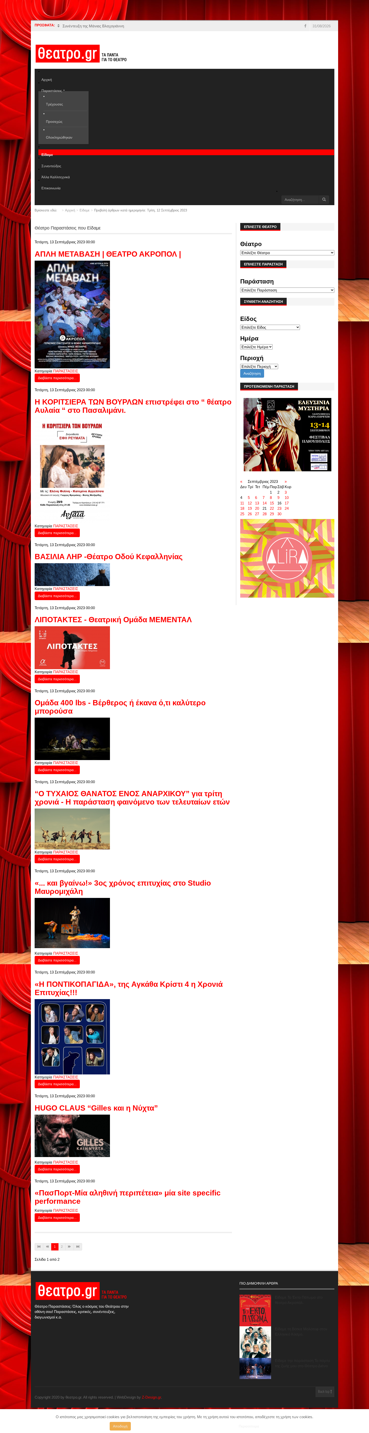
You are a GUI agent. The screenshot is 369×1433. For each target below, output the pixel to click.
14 (265, 503)
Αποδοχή (120, 1426)
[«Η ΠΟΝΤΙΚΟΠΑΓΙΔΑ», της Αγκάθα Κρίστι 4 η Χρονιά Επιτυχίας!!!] (72, 1036)
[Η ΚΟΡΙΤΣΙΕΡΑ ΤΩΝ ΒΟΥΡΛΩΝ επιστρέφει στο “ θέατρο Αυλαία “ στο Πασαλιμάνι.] (72, 470)
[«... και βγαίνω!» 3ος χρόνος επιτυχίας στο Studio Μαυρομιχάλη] (72, 923)
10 (287, 497)
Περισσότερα (249, 1426)
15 (272, 503)
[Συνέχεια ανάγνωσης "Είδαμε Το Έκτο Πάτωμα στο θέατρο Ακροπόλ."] (255, 1310)
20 (257, 508)
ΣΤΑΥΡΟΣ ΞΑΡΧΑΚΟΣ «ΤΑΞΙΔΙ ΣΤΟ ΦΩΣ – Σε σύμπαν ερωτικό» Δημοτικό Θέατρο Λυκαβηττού (142, 26)
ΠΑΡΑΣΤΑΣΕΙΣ (65, 371)
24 (287, 508)
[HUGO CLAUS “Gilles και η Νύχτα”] (72, 1135)
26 (250, 514)
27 (257, 514)
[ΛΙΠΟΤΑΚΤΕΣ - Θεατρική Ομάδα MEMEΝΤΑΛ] (72, 647)
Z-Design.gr (151, 1397)
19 (250, 508)
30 (279, 514)
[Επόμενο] (69, 1246)
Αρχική (70, 210)
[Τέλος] (78, 1246)
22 (272, 508)
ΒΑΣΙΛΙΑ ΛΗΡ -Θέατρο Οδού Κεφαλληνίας (109, 556)
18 (242, 508)
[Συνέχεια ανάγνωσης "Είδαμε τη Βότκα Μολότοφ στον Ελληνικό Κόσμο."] (255, 1342)
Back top (324, 1392)
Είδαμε (85, 210)
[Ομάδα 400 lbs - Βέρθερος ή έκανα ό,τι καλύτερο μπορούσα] (72, 738)
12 (250, 503)
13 (257, 503)
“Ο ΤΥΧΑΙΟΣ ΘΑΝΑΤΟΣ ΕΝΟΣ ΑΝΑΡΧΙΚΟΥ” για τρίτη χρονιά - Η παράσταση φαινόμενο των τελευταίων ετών (132, 797)
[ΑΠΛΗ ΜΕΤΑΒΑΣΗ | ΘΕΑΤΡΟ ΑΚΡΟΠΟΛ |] (72, 314)
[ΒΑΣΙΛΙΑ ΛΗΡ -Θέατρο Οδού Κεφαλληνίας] (72, 574)
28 (265, 514)
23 (279, 508)
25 (242, 514)
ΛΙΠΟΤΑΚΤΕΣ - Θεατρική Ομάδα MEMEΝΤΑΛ (113, 619)
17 (287, 503)
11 (242, 503)
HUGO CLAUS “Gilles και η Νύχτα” (96, 1108)
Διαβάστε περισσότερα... (57, 378)
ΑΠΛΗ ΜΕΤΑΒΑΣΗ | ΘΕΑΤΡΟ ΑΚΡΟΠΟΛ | (108, 254)
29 (272, 514)
